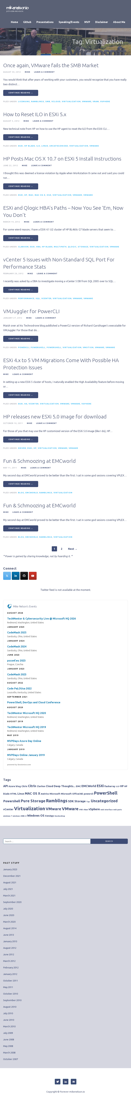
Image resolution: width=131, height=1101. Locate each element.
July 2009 (8, 1033)
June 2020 (8, 915)
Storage (83, 247)
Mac (31, 195)
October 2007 (10, 1059)
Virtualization (71, 101)
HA (25, 404)
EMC (78, 786)
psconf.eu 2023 (16, 660)
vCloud (56, 101)
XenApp (49, 816)
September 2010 (12, 1000)
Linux (44, 146)
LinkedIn (65, 1081)
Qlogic (72, 247)
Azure (11, 786)
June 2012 (8, 954)
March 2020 (9, 921)
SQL (38, 298)
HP (25, 195)
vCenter (46, 298)
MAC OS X (40, 195)
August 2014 (9, 928)
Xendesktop (59, 816)
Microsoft (55, 794)
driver (22, 448)
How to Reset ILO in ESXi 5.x (34, 114)
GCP (117, 786)
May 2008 (8, 1046)
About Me (119, 22)
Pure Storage (33, 801)
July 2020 (8, 908)
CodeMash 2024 (16, 646)
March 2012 (9, 961)
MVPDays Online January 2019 (26, 755)
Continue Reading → (20, 93)
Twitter (57, 1081)
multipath (60, 247)
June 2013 (8, 934)
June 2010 (8, 1019)
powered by (19, 765)
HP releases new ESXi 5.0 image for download (55, 416)
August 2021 (9, 882)
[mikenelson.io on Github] (24, 576)
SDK (71, 801)
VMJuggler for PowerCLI (31, 311)
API (5, 786)
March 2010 (9, 1026)
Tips (88, 802)
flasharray (109, 786)
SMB (47, 101)
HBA (38, 247)
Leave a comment (44, 72)
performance (26, 298)
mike (27, 72)
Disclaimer (101, 22)
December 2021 (12, 876)
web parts (117, 810)
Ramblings (37, 101)
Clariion (23, 247)
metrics (45, 794)
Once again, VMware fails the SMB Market (50, 65)
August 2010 (9, 1006)
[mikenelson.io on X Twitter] (7, 576)
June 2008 (8, 1039)
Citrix (24, 786)
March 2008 (9, 1052)
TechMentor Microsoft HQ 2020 (26, 713)
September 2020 (12, 902)
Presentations (45, 22)
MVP (87, 22)
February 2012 (11, 967)
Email (73, 1081)
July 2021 (8, 889)
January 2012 (10, 974)
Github (27, 22)
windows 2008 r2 (20, 816)
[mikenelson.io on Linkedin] (15, 576)
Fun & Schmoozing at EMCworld (39, 461)
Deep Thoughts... (64, 786)
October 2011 (10, 980)
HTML (13, 794)
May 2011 (8, 987)
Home (14, 22)
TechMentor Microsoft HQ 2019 (26, 727)
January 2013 (10, 941)
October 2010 (10, 993)
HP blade (29, 146)
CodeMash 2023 (16, 674)
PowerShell (54, 347)
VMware (86, 101)
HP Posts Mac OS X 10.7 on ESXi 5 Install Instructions (62, 159)
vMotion (88, 347)
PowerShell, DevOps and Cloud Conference (33, 702)
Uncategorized (58, 146)
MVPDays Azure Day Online (24, 741)
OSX (49, 195)
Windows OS (35, 815)
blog (21, 493)
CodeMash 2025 (16, 632)
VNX (81, 810)
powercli (23, 347)
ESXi (20, 146)
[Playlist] (33, 576)
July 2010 (8, 1013)
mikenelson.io (17, 8)
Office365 (77, 794)
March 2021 (9, 895)
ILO (38, 146)
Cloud (49, 786)
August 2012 (9, 948)
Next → (72, 548)
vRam (96, 101)
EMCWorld (31, 493)
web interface (106, 810)
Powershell (38, 347)
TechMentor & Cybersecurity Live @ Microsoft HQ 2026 (41, 618)
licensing (24, 101)
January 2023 (10, 869)
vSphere (105, 101)
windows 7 (7, 816)
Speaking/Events (69, 22)
